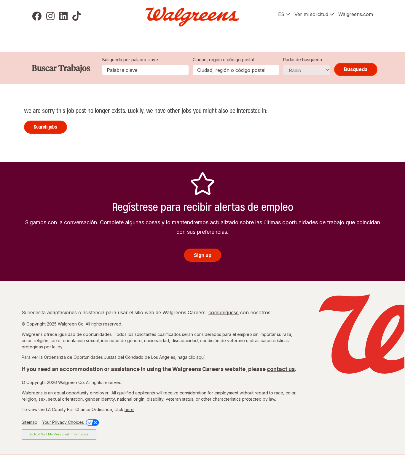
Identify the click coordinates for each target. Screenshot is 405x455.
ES (281, 14)
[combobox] (236, 70)
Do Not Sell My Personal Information (58, 434)
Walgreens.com (355, 14)
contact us (281, 369)
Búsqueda (356, 69)
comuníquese (223, 312)
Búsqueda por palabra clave (130, 59)
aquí (200, 357)
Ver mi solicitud (311, 14)
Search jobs (45, 127)
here (129, 409)
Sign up (202, 255)
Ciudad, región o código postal (223, 59)
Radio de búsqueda (302, 59)
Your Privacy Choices (63, 422)
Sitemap (29, 422)
